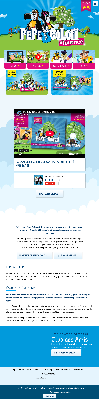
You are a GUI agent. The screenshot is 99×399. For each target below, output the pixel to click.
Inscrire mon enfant (65, 352)
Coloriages (59, 66)
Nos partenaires (63, 370)
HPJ (65, 388)
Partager (50, 396)
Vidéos (37, 66)
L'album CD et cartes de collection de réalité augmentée (44, 164)
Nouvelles (37, 370)
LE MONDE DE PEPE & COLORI (33, 255)
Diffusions (79, 370)
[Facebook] (45, 382)
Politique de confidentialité (60, 392)
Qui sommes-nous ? (22, 370)
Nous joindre (48, 374)
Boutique (49, 370)
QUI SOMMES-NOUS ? (67, 255)
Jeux (14, 66)
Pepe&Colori (53, 180)
